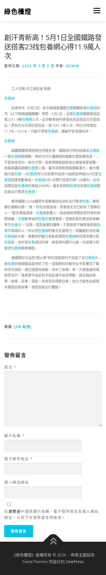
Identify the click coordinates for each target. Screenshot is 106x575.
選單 (95, 10)
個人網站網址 (16, 482)
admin (72, 66)
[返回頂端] (53, 542)
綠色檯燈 (17, 11)
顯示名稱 (14, 435)
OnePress (75, 561)
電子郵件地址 (18, 458)
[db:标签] (23, 326)
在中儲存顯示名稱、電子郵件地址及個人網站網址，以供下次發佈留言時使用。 (51, 514)
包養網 (9, 98)
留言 (10, 367)
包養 (69, 108)
